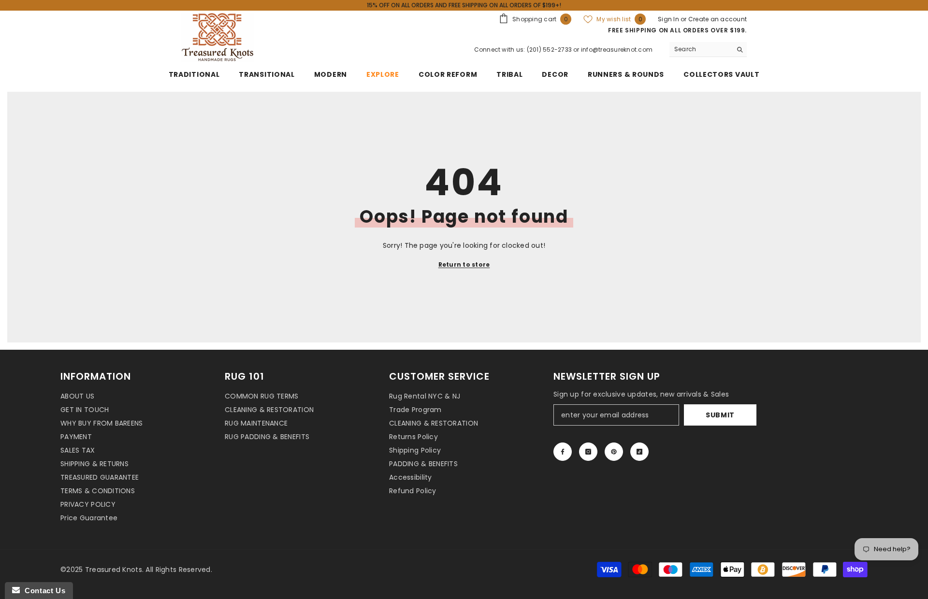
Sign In (669, 19)
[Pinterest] (614, 451)
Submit (720, 415)
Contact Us (42, 590)
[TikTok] (639, 451)
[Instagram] (588, 451)
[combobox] (700, 49)
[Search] (708, 49)
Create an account (717, 19)
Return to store (464, 264)
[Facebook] (562, 451)
